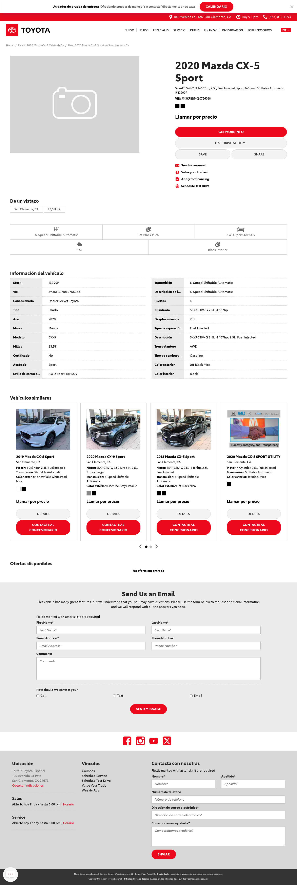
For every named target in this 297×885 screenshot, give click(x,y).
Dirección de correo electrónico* (175, 807)
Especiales (161, 30)
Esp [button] (284, 30)
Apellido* (228, 776)
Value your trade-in (195, 172)
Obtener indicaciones (28, 785)
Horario (68, 804)
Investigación (232, 30)
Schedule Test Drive (195, 186)
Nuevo (129, 30)
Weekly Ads (90, 790)
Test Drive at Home (231, 143)
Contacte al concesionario (43, 527)
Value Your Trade (94, 785)
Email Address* (47, 638)
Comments (44, 654)
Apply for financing (195, 179)
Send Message (148, 709)
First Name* (45, 622)
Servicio (179, 30)
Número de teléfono (166, 792)
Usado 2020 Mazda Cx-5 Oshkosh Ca (41, 45)
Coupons (88, 771)
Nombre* (158, 776)
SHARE (259, 154)
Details (43, 514)
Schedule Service (94, 776)
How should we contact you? (57, 690)
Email (198, 696)
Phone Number (162, 638)
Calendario (216, 6)
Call (43, 696)
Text (120, 696)
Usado (143, 30)
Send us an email (193, 165)
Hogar (10, 45)
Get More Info (231, 132)
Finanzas (210, 30)
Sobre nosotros (260, 30)
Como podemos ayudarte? (171, 823)
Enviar (164, 854)
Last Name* (160, 622)
